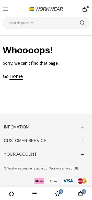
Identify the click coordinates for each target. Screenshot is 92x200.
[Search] (82, 23)
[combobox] (46, 23)
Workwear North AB (63, 168)
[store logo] (46, 9)
